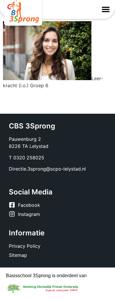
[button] (105, 9)
